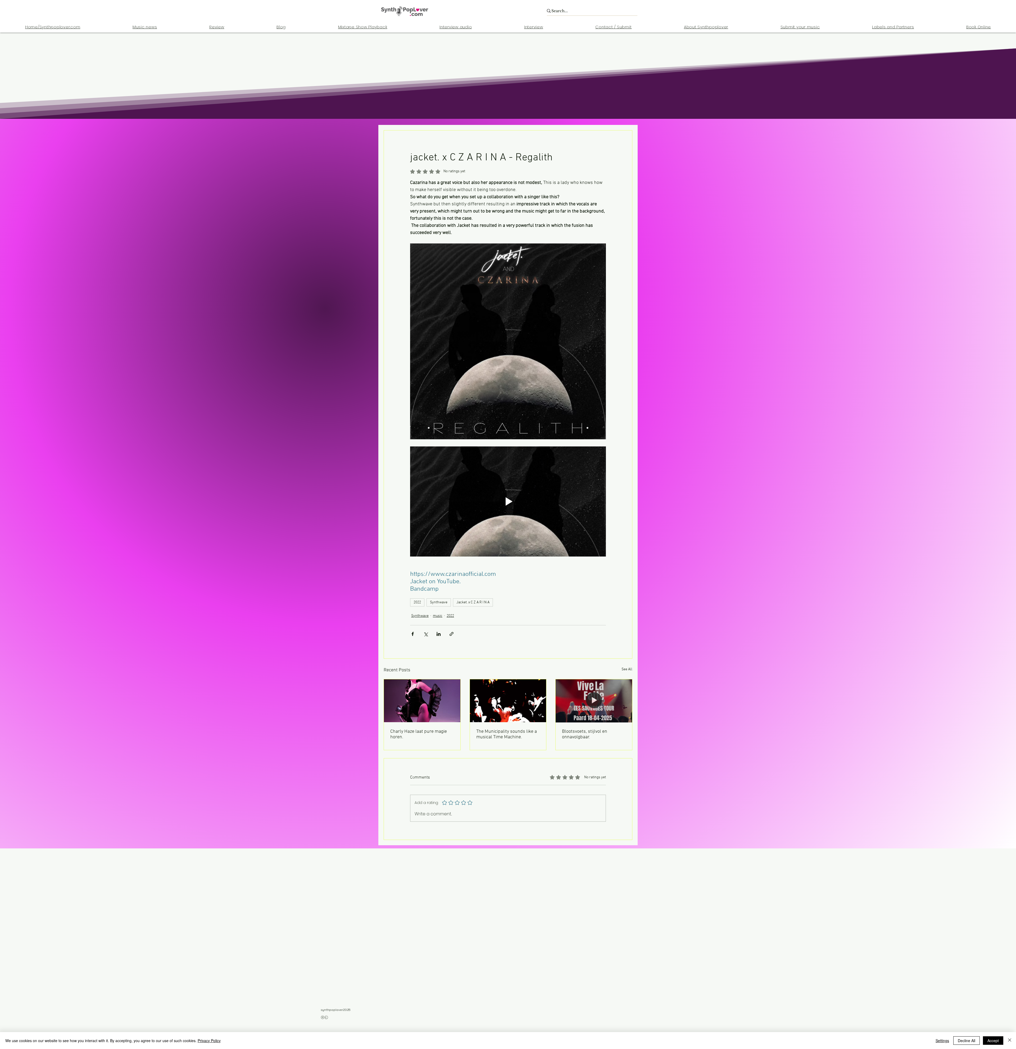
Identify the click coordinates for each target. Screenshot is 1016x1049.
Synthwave (438, 602)
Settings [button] (942, 1040)
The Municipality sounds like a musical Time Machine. (506, 734)
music (437, 616)
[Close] (1009, 1040)
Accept (993, 1040)
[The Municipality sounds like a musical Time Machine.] (508, 700)
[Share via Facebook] (412, 633)
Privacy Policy (209, 1040)
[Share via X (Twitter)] (425, 633)
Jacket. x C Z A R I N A (472, 602)
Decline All (966, 1040)
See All (627, 669)
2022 (417, 602)
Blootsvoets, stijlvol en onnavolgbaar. (584, 734)
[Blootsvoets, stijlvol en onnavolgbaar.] (594, 700)
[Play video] (508, 501)
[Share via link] (451, 633)
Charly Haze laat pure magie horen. (418, 734)
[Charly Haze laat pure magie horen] (422, 700)
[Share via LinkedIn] (438, 633)
